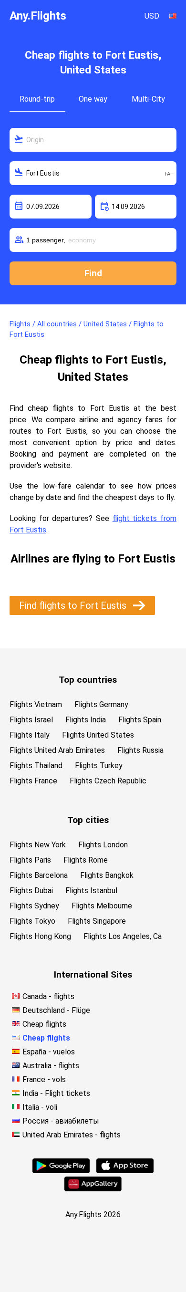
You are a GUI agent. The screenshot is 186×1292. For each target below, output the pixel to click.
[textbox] (93, 140)
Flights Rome (85, 860)
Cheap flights (44, 1024)
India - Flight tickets (56, 1093)
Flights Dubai (31, 890)
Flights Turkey (99, 765)
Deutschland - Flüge (56, 1010)
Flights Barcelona (39, 875)
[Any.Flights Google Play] (61, 1170)
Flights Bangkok (107, 875)
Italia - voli (39, 1107)
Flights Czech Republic (108, 780)
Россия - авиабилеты (60, 1120)
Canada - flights (48, 996)
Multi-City (148, 99)
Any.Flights (38, 15)
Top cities (88, 819)
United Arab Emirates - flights (71, 1134)
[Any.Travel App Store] (125, 1170)
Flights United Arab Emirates (57, 750)
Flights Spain (139, 719)
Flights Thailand (36, 765)
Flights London (103, 844)
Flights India (85, 719)
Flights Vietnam (36, 704)
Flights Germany (101, 704)
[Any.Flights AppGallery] (93, 1189)
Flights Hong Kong (40, 936)
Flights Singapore (97, 921)
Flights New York (38, 844)
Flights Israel (31, 719)
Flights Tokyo (32, 921)
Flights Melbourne (102, 905)
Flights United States (98, 735)
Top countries (88, 679)
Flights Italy (30, 735)
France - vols (44, 1079)
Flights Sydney (34, 905)
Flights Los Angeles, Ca (122, 936)
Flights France (33, 780)
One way (93, 99)
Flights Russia (140, 750)
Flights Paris (30, 860)
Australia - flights (50, 1065)
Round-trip (37, 99)
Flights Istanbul (91, 890)
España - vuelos (48, 1051)
